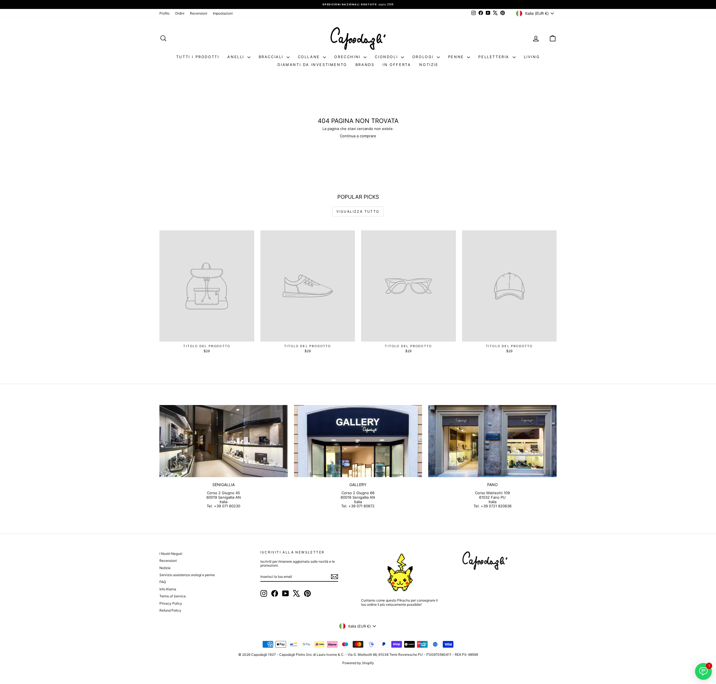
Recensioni (198, 13)
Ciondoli (387, 57)
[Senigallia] (223, 441)
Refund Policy (170, 610)
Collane (310, 57)
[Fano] (492, 441)
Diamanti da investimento (312, 64)
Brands (365, 64)
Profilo (164, 13)
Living (532, 57)
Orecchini (348, 57)
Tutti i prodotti (197, 57)
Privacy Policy (170, 603)
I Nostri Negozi (170, 554)
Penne (457, 57)
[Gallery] (358, 441)
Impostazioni (223, 13)
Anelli (236, 57)
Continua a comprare (358, 136)
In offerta (397, 64)
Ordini (179, 13)
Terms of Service (172, 596)
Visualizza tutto (357, 211)
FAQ (162, 582)
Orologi (423, 57)
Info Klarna (167, 589)
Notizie (428, 64)
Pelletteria (494, 57)
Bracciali (272, 57)
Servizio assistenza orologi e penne (187, 575)
